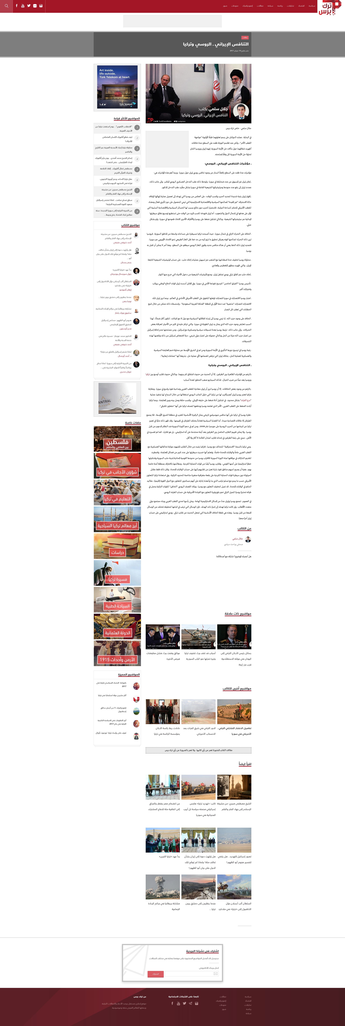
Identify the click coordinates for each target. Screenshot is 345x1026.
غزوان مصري (125, 371)
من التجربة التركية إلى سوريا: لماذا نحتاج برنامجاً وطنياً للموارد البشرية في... (114, 365)
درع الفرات (245, 400)
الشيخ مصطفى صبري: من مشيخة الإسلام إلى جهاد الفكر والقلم (117, 191)
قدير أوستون (125, 328)
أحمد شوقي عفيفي (122, 242)
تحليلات (290, 6)
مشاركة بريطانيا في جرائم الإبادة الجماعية (113, 308)
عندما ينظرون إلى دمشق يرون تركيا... (115, 297)
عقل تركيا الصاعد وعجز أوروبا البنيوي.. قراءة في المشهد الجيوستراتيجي (115, 181)
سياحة (270, 6)
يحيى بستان (126, 262)
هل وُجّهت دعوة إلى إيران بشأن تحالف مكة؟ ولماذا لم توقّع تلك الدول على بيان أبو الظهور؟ (200, 862)
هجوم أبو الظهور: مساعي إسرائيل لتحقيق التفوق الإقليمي (116, 322)
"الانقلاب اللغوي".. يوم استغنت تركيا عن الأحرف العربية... (113, 128)
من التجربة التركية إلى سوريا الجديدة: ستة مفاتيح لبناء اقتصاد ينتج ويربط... (114, 212)
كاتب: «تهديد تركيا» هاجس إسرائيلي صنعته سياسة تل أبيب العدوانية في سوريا (200, 809)
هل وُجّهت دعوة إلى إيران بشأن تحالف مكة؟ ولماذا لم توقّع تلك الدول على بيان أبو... (113, 254)
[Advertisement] (167, 148)
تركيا (148, 374)
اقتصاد (301, 6)
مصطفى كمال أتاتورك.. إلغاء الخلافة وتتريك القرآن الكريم (116, 170)
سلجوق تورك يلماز (123, 313)
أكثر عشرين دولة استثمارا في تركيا (112, 695)
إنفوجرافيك (248, 6)
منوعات (235, 6)
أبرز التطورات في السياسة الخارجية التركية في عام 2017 (112, 722)
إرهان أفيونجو (125, 289)
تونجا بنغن (127, 301)
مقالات (260, 6)
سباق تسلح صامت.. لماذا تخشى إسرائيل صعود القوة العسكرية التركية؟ (114, 202)
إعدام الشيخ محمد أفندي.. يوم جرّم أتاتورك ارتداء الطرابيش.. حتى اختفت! (113, 160)
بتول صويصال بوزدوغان (120, 274)
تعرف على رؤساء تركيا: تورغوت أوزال (111, 733)
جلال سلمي (237, 538)
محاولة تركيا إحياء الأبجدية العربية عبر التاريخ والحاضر (113, 149)
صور (225, 6)
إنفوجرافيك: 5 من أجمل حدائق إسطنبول (113, 709)
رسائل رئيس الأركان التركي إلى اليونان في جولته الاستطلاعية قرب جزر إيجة (236, 659)
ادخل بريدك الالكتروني (209, 968)
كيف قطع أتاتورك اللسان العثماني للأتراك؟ (117, 139)
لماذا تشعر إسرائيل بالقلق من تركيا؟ (115, 352)
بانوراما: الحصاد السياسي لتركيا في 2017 (111, 684)
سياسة (312, 6)
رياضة (280, 6)
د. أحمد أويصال (124, 356)
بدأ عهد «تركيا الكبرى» (169, 856)
